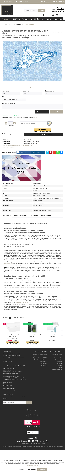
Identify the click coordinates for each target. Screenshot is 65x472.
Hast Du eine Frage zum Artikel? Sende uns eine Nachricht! (17, 145)
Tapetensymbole (43, 361)
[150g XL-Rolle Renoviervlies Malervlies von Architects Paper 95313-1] (12, 327)
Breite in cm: (5, 91)
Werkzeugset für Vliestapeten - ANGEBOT (52, 335)
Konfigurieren (42, 469)
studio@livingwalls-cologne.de (12, 376)
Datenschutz (59, 361)
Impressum (59, 363)
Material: (5, 97)
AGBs (60, 367)
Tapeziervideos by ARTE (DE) (40, 356)
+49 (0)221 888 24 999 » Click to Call (15, 377)
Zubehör (6, 317)
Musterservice (58, 359)
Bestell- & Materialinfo (20, 215)
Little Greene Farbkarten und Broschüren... (32, 335)
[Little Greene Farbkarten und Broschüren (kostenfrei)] (32, 327)
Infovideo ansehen (41, 112)
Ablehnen (21, 469)
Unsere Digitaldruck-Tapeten (40, 359)
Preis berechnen (55, 112)
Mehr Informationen (32, 465)
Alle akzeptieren (31, 469)
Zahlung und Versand (57, 354)
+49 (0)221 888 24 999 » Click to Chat (17, 379)
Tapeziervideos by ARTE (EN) (40, 358)
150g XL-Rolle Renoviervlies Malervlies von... (12, 335)
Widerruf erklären (33, 433)
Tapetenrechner (43, 363)
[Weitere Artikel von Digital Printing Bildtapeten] (57, 32)
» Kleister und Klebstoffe (22, 302)
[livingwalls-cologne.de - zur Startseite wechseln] (7, 10)
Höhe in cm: (26, 91)
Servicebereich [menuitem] (59, 1)
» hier (35, 117)
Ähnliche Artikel (19, 317)
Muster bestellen (46, 215)
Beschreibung (7, 215)
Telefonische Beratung (8, 147)
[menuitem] (34, 10)
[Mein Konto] (53, 15)
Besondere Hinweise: (9, 103)
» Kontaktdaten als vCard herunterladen (12, 354)
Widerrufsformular (57, 356)
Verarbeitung (34, 215)
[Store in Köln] (58, 9)
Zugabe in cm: (50, 91)
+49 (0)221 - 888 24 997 (8, 1)
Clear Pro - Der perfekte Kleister (40, 354)
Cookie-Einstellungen (56, 369)
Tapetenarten (44, 365)
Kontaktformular (58, 358)
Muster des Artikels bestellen (44, 135)
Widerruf (60, 365)
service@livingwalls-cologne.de (12, 355)
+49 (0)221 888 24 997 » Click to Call (15, 357)
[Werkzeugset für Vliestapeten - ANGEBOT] (52, 327)
